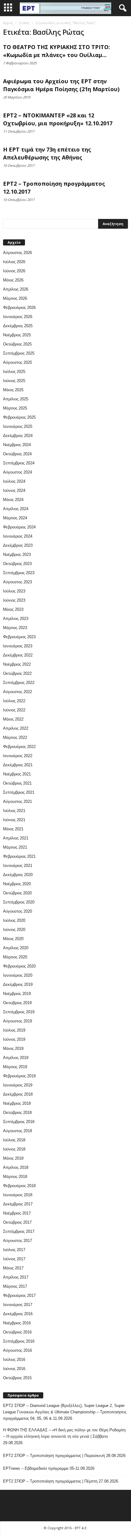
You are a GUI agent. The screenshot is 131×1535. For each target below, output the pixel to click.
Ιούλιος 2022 (14, 701)
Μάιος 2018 (13, 1158)
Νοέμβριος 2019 (17, 993)
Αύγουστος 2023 (17, 582)
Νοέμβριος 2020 (17, 884)
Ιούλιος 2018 (14, 1140)
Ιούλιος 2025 (14, 371)
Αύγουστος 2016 (17, 1350)
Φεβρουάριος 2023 (19, 637)
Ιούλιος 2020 (14, 920)
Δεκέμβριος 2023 (18, 545)
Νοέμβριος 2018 (17, 1103)
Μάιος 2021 (13, 829)
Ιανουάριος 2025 (17, 426)
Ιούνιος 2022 (14, 710)
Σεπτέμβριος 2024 (18, 463)
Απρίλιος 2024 (15, 508)
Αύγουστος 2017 (17, 1240)
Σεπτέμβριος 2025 (18, 353)
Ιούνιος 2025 (14, 380)
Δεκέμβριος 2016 (18, 1313)
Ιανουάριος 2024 (17, 536)
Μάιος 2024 (13, 499)
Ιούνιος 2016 (14, 1368)
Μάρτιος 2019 (15, 1066)
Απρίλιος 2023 (15, 618)
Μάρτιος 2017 (15, 1286)
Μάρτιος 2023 (15, 627)
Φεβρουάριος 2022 (19, 746)
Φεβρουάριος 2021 (19, 856)
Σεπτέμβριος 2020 (18, 902)
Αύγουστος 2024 (17, 472)
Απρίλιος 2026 (15, 289)
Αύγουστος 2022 (17, 691)
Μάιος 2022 (13, 719)
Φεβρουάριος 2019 (19, 1076)
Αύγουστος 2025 (17, 362)
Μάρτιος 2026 (15, 298)
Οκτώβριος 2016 (17, 1332)
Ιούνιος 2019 (14, 1039)
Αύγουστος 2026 (17, 252)
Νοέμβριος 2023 (17, 554)
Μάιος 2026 (13, 280)
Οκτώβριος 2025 (17, 344)
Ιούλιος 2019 (14, 1030)
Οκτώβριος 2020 (17, 893)
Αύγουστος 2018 (17, 1131)
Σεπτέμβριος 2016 (18, 1341)
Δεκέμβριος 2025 (18, 326)
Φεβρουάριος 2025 (19, 417)
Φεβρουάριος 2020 (19, 966)
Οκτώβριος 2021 (17, 783)
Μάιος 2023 (13, 609)
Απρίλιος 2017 (15, 1277)
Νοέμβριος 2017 (17, 1213)
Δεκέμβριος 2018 (18, 1094)
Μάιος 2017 (13, 1268)
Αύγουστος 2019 (17, 1021)
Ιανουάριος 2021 (17, 865)
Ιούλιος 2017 (14, 1249)
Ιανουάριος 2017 (17, 1304)
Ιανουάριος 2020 (17, 975)
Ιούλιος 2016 (14, 1359)
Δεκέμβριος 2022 (18, 655)
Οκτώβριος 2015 (17, 1378)
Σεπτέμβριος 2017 (18, 1231)
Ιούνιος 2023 (14, 600)
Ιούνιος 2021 (14, 820)
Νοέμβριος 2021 (17, 774)
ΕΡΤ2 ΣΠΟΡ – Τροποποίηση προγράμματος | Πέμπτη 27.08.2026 (60, 1481)
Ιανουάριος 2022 (17, 755)
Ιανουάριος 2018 (17, 1195)
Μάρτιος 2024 (15, 518)
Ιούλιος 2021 (14, 810)
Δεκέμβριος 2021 (18, 765)
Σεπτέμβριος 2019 (18, 1012)
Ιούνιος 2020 (14, 929)
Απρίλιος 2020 (15, 948)
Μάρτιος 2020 (15, 957)
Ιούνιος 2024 (14, 490)
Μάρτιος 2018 (15, 1176)
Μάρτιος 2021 (15, 847)
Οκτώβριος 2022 (17, 673)
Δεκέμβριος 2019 (18, 984)
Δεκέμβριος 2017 (18, 1204)
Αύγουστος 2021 (17, 801)
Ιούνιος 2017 (14, 1259)
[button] (121, 8)
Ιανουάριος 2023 (17, 646)
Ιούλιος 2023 (14, 591)
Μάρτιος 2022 (15, 737)
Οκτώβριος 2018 (17, 1112)
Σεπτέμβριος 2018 (18, 1121)
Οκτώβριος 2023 (17, 563)
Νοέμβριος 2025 (17, 335)
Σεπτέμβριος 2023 (18, 573)
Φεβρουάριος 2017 (19, 1295)
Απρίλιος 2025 (15, 399)
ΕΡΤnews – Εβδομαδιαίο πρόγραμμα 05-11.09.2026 (48, 1468)
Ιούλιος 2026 (14, 261)
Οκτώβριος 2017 (17, 1222)
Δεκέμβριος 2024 (18, 435)
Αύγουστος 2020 (17, 911)
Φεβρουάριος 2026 (19, 307)
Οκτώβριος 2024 (17, 454)
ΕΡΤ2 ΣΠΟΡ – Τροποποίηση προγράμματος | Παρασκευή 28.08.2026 (64, 1455)
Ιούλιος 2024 (14, 481)
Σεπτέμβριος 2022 (18, 682)
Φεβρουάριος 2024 (19, 527)
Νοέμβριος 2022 (17, 664)
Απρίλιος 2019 (15, 1057)
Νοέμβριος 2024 (17, 444)
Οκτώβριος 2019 (17, 1002)
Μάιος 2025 (13, 390)
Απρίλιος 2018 (15, 1167)
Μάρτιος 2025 (15, 408)
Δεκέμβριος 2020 (18, 874)
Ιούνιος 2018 (14, 1149)
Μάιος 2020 (13, 938)
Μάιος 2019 (13, 1048)
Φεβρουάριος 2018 (19, 1185)
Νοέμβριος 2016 (17, 1323)
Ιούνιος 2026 (14, 271)
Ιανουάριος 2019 (17, 1085)
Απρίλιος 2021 (15, 838)
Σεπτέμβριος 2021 (18, 792)
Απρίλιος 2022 (15, 728)
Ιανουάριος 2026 (17, 316)
